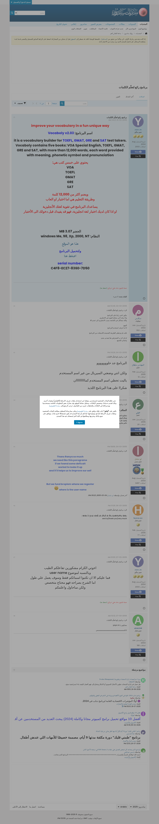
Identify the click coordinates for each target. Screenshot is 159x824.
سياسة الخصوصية (54, 406)
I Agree (79, 422)
